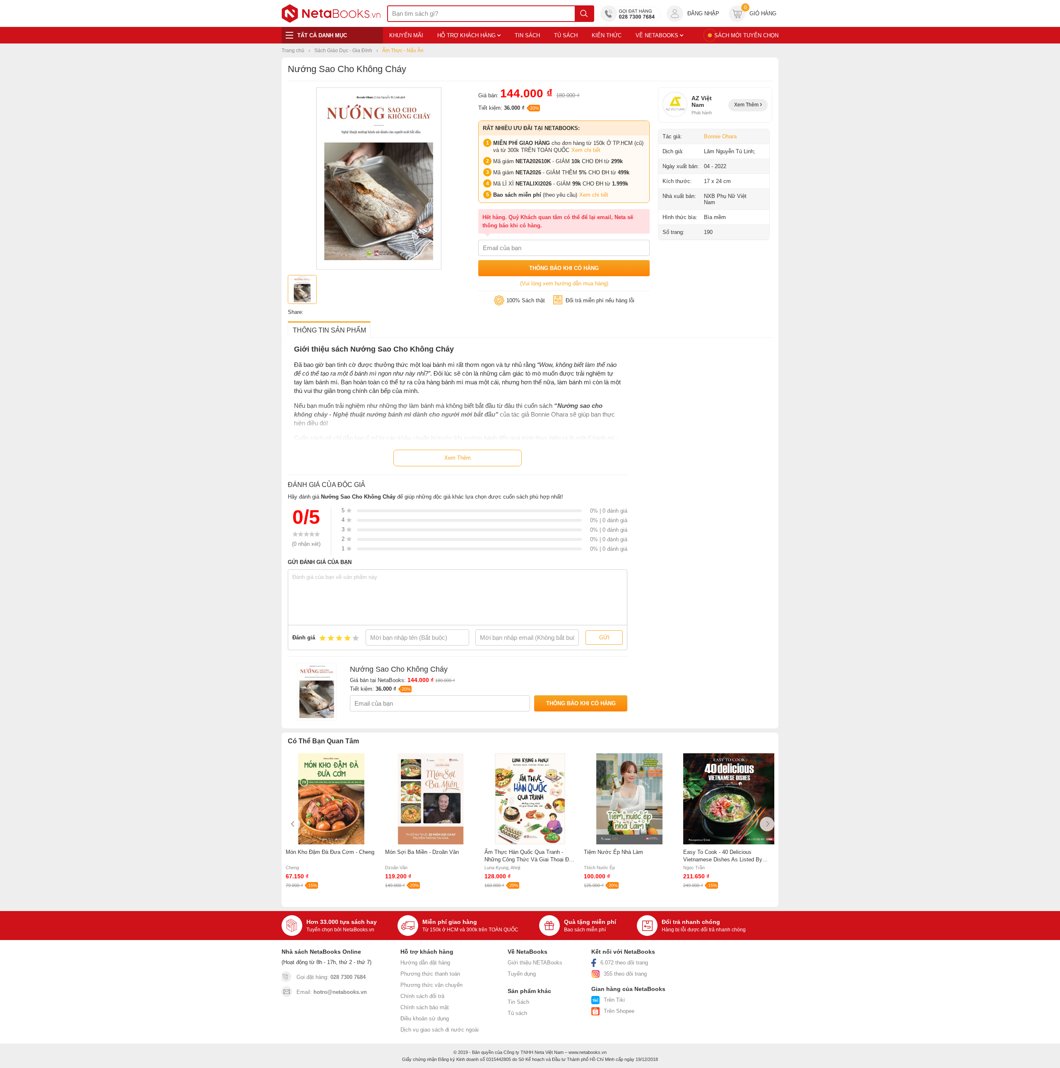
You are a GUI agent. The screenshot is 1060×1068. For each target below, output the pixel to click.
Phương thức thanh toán (430, 974)
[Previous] (293, 824)
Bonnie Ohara (720, 136)
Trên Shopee (619, 1011)
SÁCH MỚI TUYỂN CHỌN (746, 35)
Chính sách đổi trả (422, 996)
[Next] (767, 824)
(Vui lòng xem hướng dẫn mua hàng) (564, 283)
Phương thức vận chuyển (431, 985)
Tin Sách (518, 1002)
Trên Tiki (614, 1000)
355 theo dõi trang (625, 974)
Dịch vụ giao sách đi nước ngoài (439, 1030)
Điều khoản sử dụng (424, 1018)
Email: (331, 992)
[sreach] (584, 13)
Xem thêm (747, 105)
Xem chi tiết (585, 150)
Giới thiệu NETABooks (535, 963)
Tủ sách (517, 1013)
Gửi (604, 637)
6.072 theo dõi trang (624, 963)
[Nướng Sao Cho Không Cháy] (379, 268)
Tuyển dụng (522, 974)
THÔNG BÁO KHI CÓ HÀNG (564, 268)
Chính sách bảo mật (424, 1007)
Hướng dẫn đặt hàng (425, 963)
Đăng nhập (703, 13)
